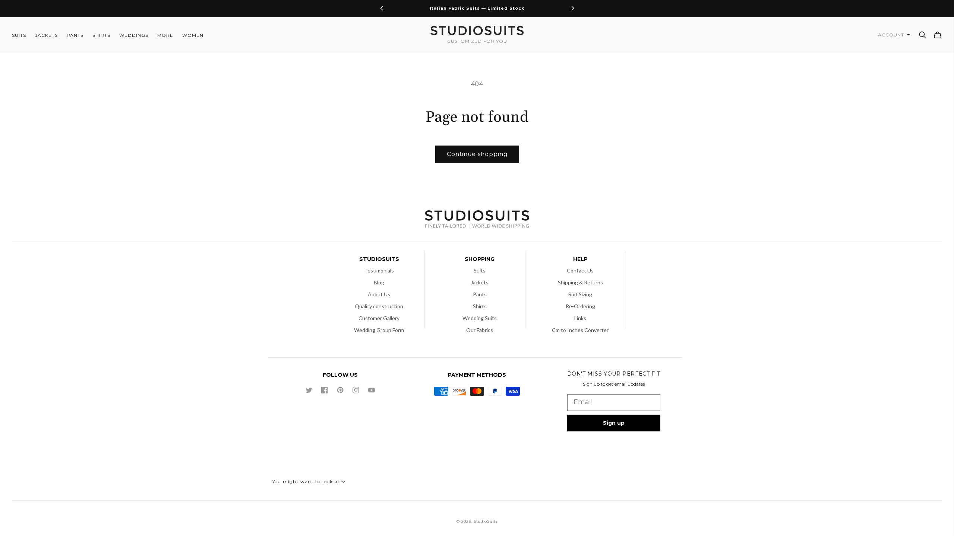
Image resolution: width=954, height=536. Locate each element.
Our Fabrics (479, 330)
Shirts (480, 306)
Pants (480, 294)
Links (580, 318)
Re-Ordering (580, 306)
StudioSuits (485, 521)
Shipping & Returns (580, 282)
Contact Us (580, 270)
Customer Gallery (378, 318)
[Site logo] (477, 220)
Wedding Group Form (379, 330)
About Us (379, 294)
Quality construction (379, 306)
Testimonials (379, 270)
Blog (379, 282)
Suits (480, 270)
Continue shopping (477, 153)
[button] (922, 35)
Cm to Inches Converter (580, 330)
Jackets (480, 282)
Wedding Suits (479, 318)
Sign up (614, 422)
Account (892, 35)
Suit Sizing (580, 294)
